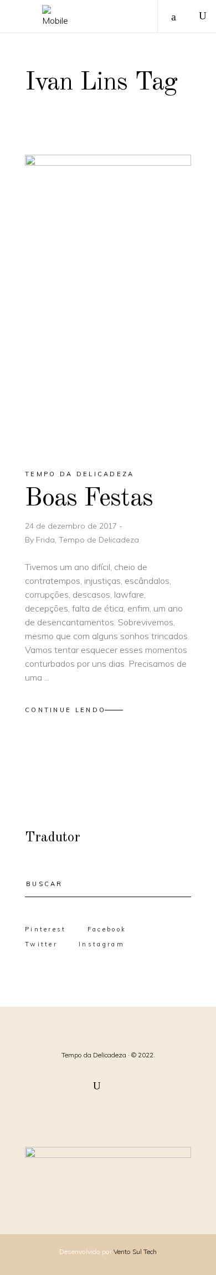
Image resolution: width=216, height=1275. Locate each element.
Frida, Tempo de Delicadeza (87, 540)
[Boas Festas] (108, 302)
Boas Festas (89, 499)
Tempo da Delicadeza (80, 474)
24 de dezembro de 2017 (72, 526)
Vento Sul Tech (135, 1251)
